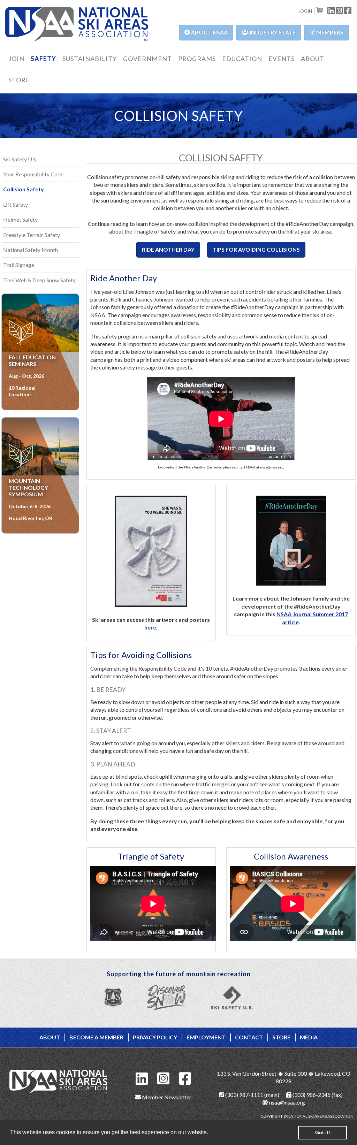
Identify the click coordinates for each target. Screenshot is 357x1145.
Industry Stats (272, 32)
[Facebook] (185, 1077)
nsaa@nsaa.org (286, 1102)
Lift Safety (15, 204)
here (150, 627)
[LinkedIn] (142, 1077)
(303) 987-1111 (243, 1094)
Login (305, 11)
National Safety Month (30, 249)
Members (329, 32)
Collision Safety (23, 189)
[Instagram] (163, 1077)
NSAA (76, 25)
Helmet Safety (20, 219)
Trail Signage (18, 264)
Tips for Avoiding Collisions (256, 249)
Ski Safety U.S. (20, 159)
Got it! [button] (322, 1132)
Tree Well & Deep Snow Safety (39, 280)
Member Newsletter (166, 1097)
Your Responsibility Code (33, 174)
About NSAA (209, 32)
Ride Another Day (168, 249)
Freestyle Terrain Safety (31, 234)
